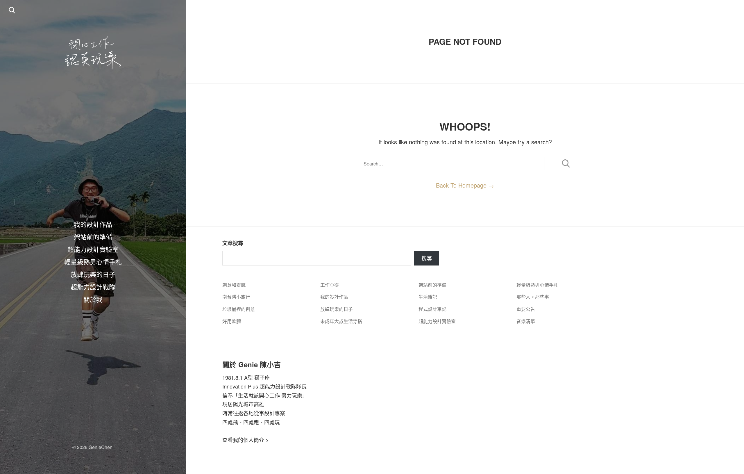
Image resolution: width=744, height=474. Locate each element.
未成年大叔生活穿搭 (341, 321)
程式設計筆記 (432, 309)
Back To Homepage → (465, 185)
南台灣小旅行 (236, 296)
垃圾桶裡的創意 (238, 309)
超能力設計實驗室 (93, 249)
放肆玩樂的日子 (93, 274)
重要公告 (525, 309)
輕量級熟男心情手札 (93, 261)
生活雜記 (428, 296)
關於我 (93, 299)
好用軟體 (231, 321)
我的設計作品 (93, 224)
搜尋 (426, 258)
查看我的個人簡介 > (245, 439)
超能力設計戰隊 (93, 286)
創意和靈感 (234, 284)
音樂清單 (525, 321)
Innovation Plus (240, 386)
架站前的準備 (93, 236)
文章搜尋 (232, 243)
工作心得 (329, 284)
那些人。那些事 (532, 296)
